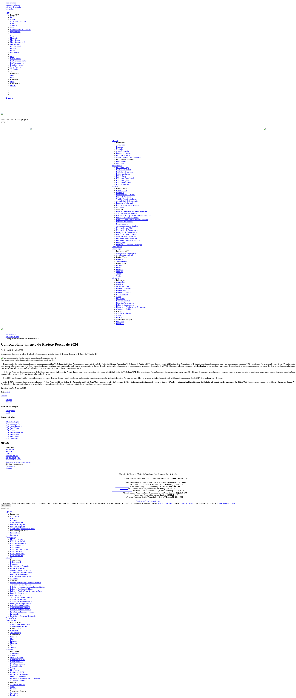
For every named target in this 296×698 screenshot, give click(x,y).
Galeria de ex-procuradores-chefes (128, 157)
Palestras (119, 317)
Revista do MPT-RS (123, 288)
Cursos (118, 315)
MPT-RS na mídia (123, 286)
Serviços (115, 186)
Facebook (119, 265)
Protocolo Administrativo (125, 203)
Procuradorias (117, 166)
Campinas (13, 25)
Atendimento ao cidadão (125, 255)
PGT (12, 17)
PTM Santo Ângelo (123, 182)
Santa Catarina (15, 67)
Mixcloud (119, 272)
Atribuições (120, 145)
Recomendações (122, 224)
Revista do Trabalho (123, 292)
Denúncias (120, 193)
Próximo (9, 402)
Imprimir (4, 396)
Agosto (8, 392)
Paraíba (13, 48)
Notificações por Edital (124, 228)
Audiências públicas (123, 313)
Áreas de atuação (122, 151)
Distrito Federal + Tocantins (20, 30)
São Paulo (14, 69)
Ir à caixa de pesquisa (13, 7)
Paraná (12, 50)
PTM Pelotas (121, 176)
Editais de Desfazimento (125, 305)
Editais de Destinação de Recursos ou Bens (132, 220)
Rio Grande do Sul (17, 63)
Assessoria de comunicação (126, 253)
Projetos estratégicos (123, 153)
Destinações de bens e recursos (127, 205)
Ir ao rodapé (10, 9)
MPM (12, 82)
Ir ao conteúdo (11, 3)
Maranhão (14, 38)
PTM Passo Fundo (123, 174)
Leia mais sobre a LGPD (226, 503)
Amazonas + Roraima (18, 21)
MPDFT (13, 86)
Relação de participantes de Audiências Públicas (133, 216)
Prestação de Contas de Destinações (129, 245)
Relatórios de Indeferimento (126, 234)
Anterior (9, 400)
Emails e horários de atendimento (148, 501)
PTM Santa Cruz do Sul (125, 178)
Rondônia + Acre (16, 65)
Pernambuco (14, 52)
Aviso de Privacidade (164, 503)
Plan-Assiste (120, 299)
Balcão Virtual (121, 191)
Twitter (118, 274)
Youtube (119, 276)
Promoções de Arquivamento (126, 232)
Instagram (119, 270)
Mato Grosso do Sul (17, 42)
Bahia (12, 23)
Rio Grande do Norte (18, 61)
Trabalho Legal (121, 261)
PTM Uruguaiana (122, 184)
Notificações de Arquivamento (127, 230)
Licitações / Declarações (125, 303)
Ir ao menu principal (13, 5)
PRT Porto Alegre (122, 168)
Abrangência (10, 411)
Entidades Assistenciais (124, 222)
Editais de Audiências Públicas (127, 218)
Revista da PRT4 (122, 290)
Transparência (117, 247)
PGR (12, 77)
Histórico (119, 147)
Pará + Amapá (15, 46)
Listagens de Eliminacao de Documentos (131, 307)
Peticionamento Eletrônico (125, 195)
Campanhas (120, 282)
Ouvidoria (120, 207)
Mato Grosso (15, 40)
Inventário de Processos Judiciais (128, 240)
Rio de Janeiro (15, 59)
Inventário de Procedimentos (126, 238)
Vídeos (118, 297)
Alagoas (13, 19)
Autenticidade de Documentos (127, 201)
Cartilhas (119, 284)
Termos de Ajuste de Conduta (127, 226)
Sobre (8, 413)
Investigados (120, 243)
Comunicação (117, 249)
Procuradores (121, 161)
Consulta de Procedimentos (126, 236)
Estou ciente (6, 505)
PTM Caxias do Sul (123, 170)
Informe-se (115, 278)
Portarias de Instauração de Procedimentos (131, 211)
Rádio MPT (120, 259)
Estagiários (120, 324)
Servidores (120, 164)
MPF (12, 75)
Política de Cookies (187, 503)
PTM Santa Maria (122, 180)
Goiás (12, 36)
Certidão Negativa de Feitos (126, 199)
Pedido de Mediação (123, 197)
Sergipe (13, 71)
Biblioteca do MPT (123, 301)
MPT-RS (115, 141)
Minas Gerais (15, 44)
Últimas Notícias (122, 295)
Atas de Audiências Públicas (126, 213)
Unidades (119, 149)
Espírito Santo (15, 32)
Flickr (118, 268)
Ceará (12, 28)
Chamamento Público (124, 309)
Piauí (12, 57)
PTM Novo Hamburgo (124, 172)
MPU (8, 13)
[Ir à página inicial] (148, 131)
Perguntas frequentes (123, 155)
